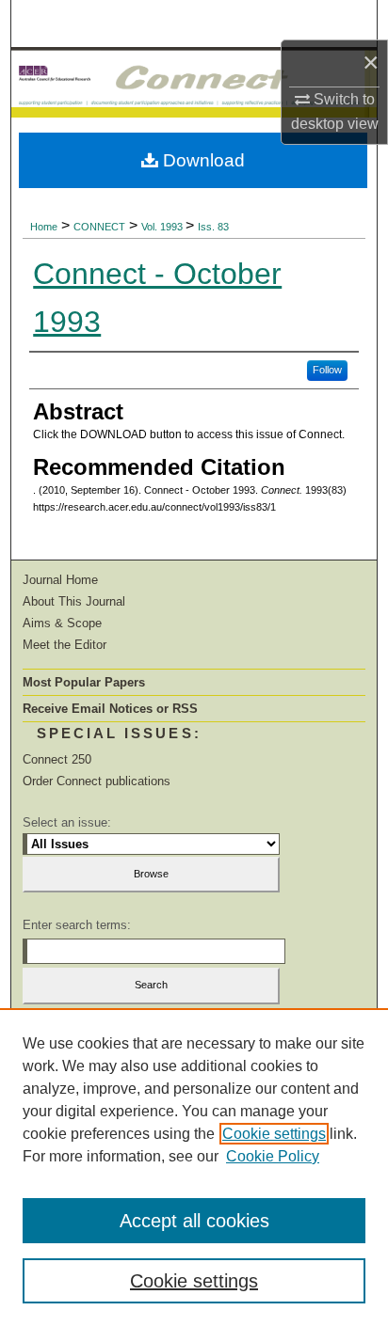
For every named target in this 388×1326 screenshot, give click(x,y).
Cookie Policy (272, 1156)
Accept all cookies (194, 1220)
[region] (194, 1167)
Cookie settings (274, 1134)
